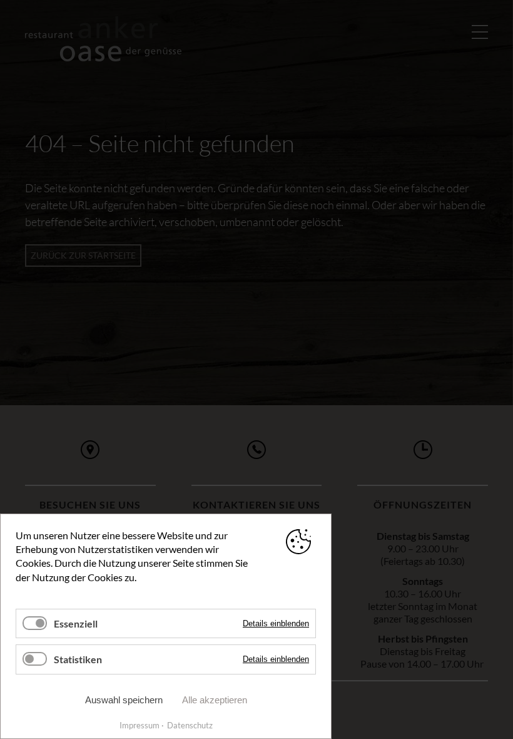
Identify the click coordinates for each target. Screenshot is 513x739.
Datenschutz (190, 725)
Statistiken (78, 659)
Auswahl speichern (124, 700)
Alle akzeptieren (214, 700)
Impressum (139, 725)
